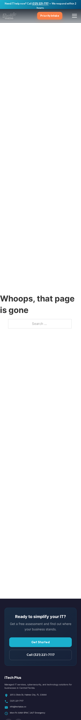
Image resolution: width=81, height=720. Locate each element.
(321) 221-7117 (40, 3)
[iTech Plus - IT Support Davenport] (15, 16)
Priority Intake (49, 15)
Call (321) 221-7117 (41, 655)
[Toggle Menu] (74, 15)
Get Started (40, 642)
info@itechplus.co (18, 706)
